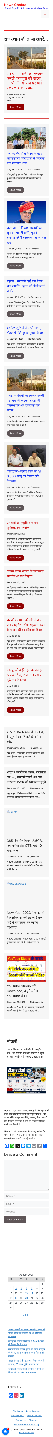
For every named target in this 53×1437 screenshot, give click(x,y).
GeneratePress (26, 1432)
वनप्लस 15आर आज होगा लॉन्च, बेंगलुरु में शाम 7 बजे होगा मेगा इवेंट (25, 737)
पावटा (9, 100)
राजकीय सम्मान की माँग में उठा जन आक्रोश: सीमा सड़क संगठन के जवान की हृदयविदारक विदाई (26, 625)
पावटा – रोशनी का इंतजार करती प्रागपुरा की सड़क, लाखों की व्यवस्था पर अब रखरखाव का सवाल (25, 80)
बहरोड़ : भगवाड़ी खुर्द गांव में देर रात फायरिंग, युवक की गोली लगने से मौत (26, 286)
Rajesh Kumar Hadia (16, 94)
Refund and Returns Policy (26, 1424)
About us (33, 1420)
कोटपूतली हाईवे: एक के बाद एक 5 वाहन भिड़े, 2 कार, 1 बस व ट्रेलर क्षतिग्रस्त (25, 675)
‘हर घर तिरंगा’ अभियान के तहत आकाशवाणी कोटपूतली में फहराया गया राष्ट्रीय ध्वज (25, 158)
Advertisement (33, 1411)
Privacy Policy (17, 1415)
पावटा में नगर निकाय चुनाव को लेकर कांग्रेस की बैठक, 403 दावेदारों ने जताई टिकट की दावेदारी (26, 1352)
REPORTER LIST (34, 1415)
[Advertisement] (26, 1245)
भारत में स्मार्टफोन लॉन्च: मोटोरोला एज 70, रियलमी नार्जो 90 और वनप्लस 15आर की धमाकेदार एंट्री (26, 777)
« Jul (25, 1315)
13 (26, 1293)
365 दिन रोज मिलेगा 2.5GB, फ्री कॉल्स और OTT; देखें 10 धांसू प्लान (25, 845)
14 (31, 1293)
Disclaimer (18, 1411)
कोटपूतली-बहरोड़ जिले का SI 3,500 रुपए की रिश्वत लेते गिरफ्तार (24, 476)
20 (26, 1298)
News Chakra (15, 5)
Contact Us (21, 1420)
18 (16, 1298)
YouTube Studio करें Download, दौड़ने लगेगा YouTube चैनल (22, 991)
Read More (15, 107)
